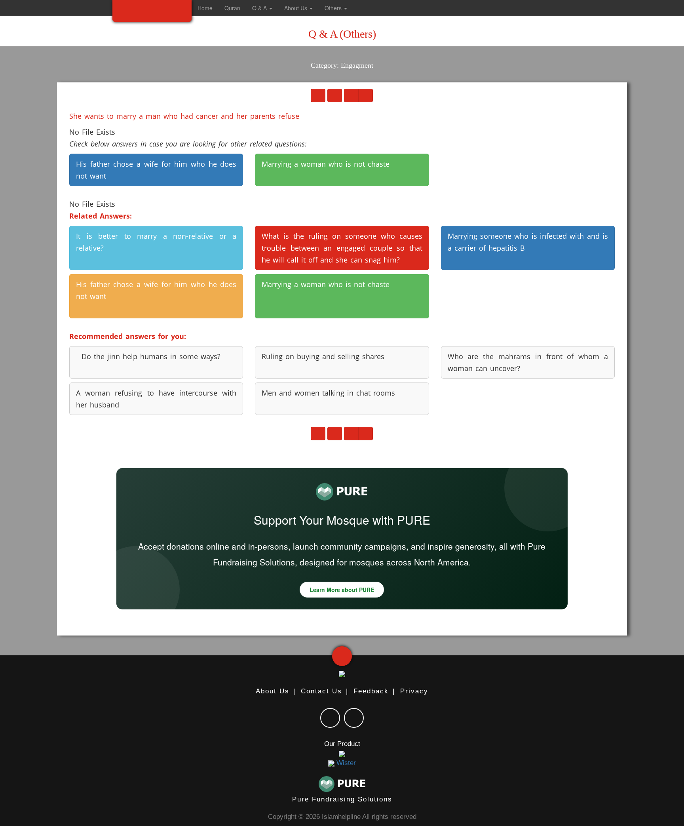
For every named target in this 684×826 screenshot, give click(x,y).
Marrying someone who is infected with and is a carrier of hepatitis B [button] (528, 242)
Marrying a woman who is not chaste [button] (326, 164)
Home (205, 8)
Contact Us (321, 691)
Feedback (371, 691)
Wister (345, 763)
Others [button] (334, 8)
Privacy (414, 691)
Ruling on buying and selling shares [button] (323, 356)
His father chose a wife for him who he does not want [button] (156, 170)
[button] (361, 8)
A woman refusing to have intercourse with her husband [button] (156, 398)
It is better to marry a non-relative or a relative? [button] (156, 242)
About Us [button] (296, 8)
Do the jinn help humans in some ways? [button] (148, 356)
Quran (232, 8)
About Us (272, 691)
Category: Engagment (342, 65)
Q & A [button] (260, 8)
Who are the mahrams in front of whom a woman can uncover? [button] (528, 362)
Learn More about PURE (342, 590)
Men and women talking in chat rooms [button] (328, 393)
